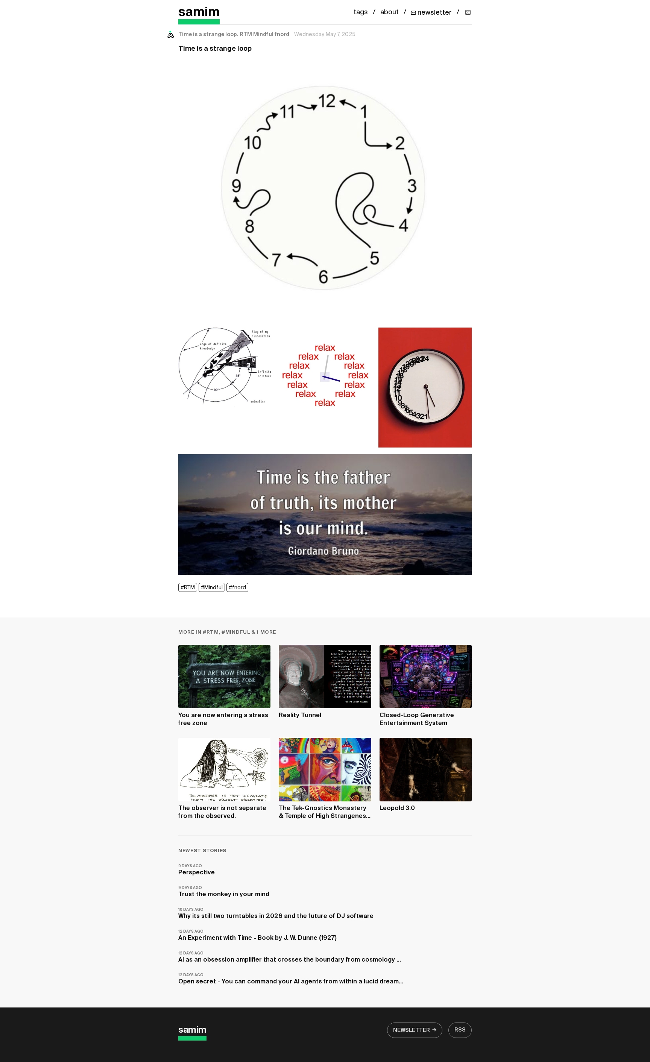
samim (199, 12)
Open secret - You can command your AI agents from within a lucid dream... (290, 979)
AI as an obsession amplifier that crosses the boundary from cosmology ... (289, 957)
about (389, 12)
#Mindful (212, 587)
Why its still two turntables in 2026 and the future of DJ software (276, 913)
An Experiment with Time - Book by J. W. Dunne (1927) (257, 935)
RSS (460, 1030)
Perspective (196, 870)
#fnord (237, 587)
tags (361, 12)
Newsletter (411, 1030)
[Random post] (468, 12)
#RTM (188, 587)
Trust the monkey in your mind (223, 892)
